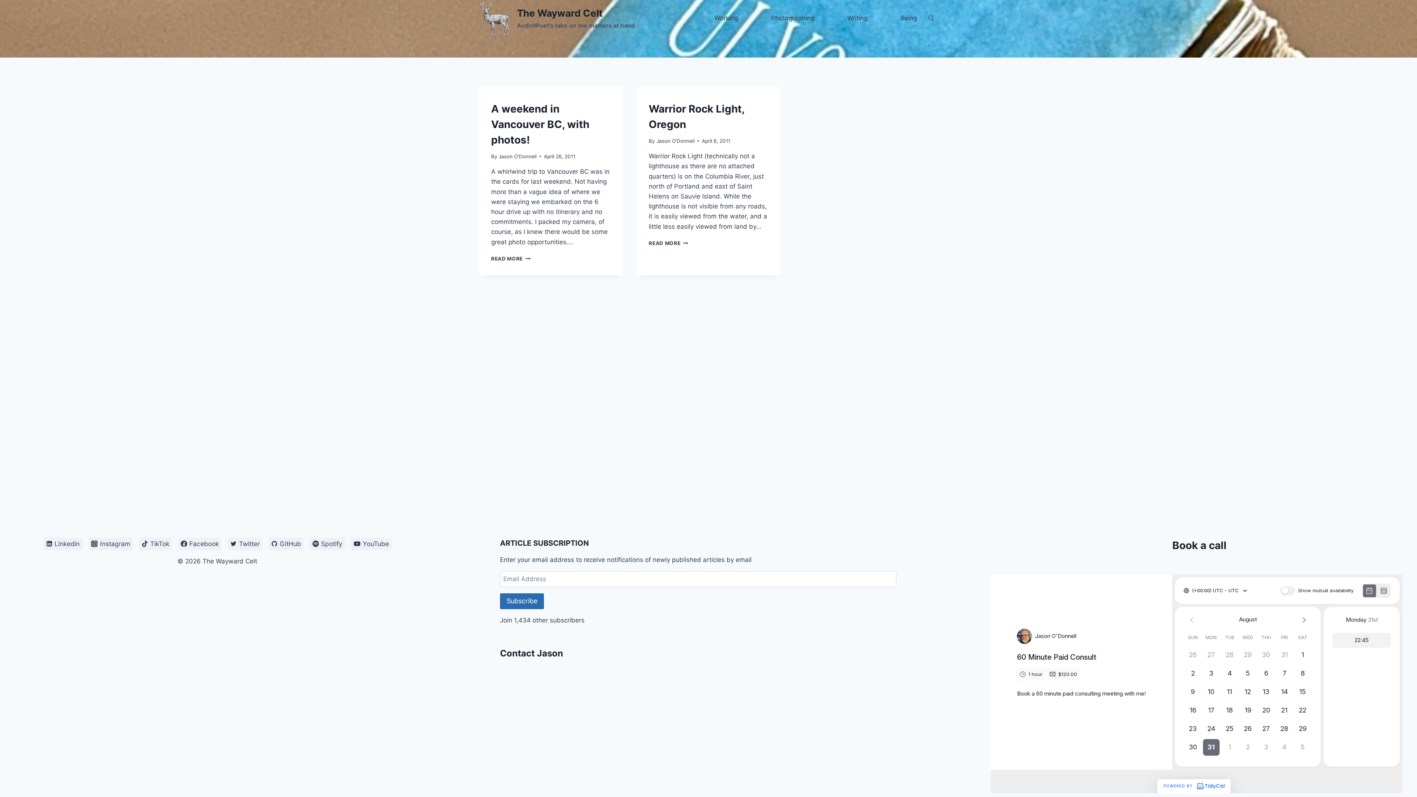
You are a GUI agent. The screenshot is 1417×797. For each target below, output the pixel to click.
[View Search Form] (931, 18)
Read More (511, 259)
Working (726, 18)
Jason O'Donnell (518, 156)
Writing (857, 18)
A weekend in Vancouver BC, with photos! (540, 124)
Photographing (792, 18)
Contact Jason (531, 653)
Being (908, 18)
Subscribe (522, 601)
